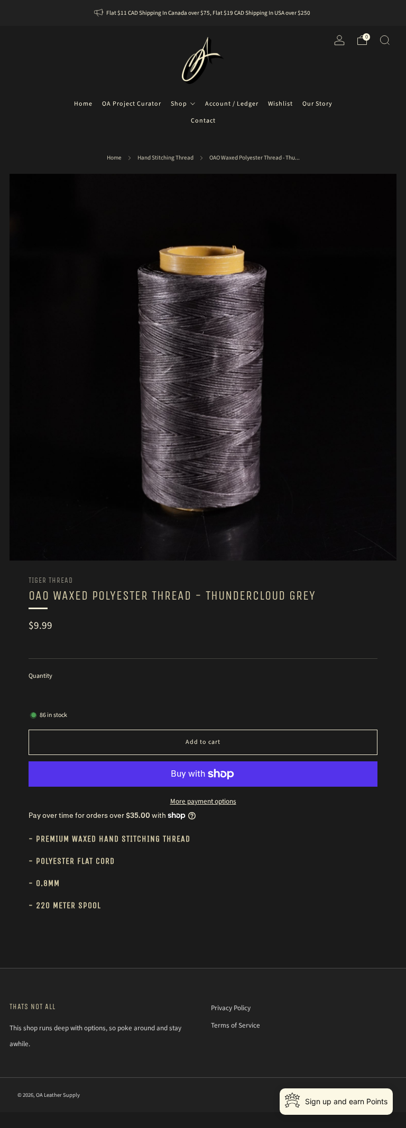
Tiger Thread (51, 580)
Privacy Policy (231, 1008)
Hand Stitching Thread (165, 158)
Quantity (40, 676)
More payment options (203, 801)
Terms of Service (235, 1025)
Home (114, 158)
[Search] (385, 40)
